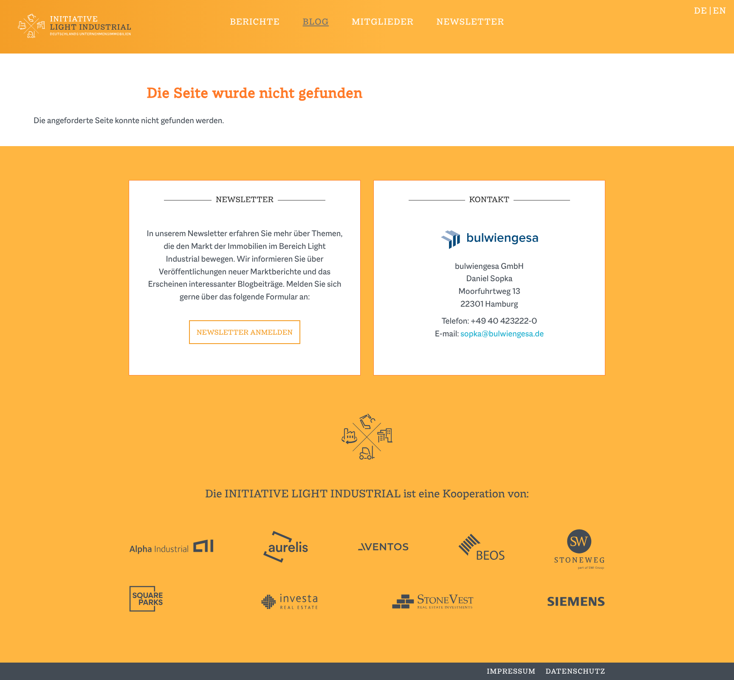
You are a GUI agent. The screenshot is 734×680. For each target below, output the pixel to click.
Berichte (255, 22)
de (700, 11)
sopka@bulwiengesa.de (502, 333)
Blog (316, 22)
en (719, 11)
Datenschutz (575, 671)
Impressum (511, 671)
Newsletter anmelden (245, 332)
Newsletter (470, 22)
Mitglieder (383, 22)
